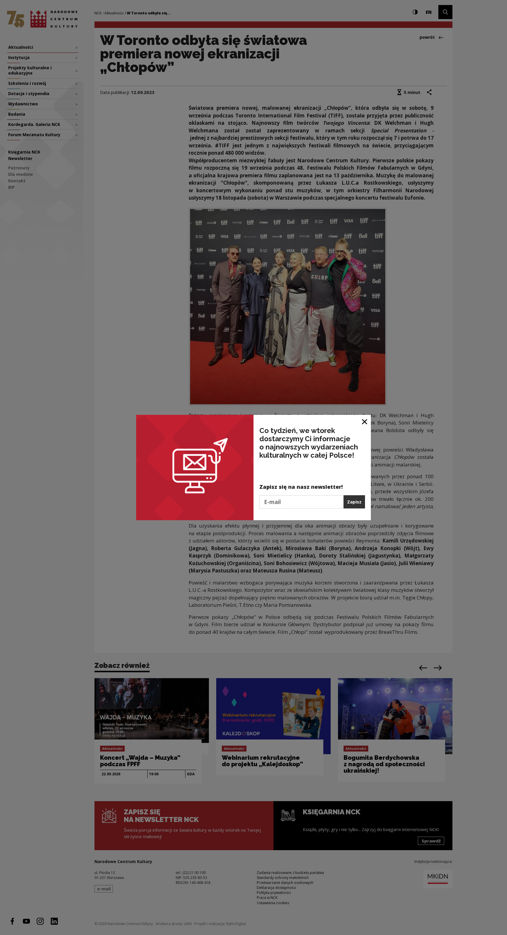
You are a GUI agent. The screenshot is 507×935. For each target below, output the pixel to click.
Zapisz (354, 502)
